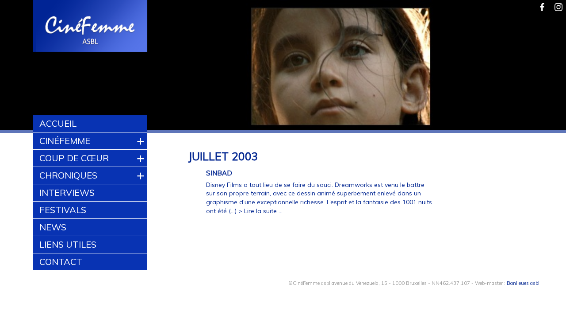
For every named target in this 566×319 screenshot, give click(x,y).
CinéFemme (64, 140)
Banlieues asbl (523, 283)
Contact (60, 261)
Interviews (67, 192)
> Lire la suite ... (260, 211)
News (52, 227)
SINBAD (219, 173)
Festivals (62, 209)
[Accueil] (90, 27)
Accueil (57, 123)
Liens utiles (67, 244)
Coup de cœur (74, 157)
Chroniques (68, 175)
